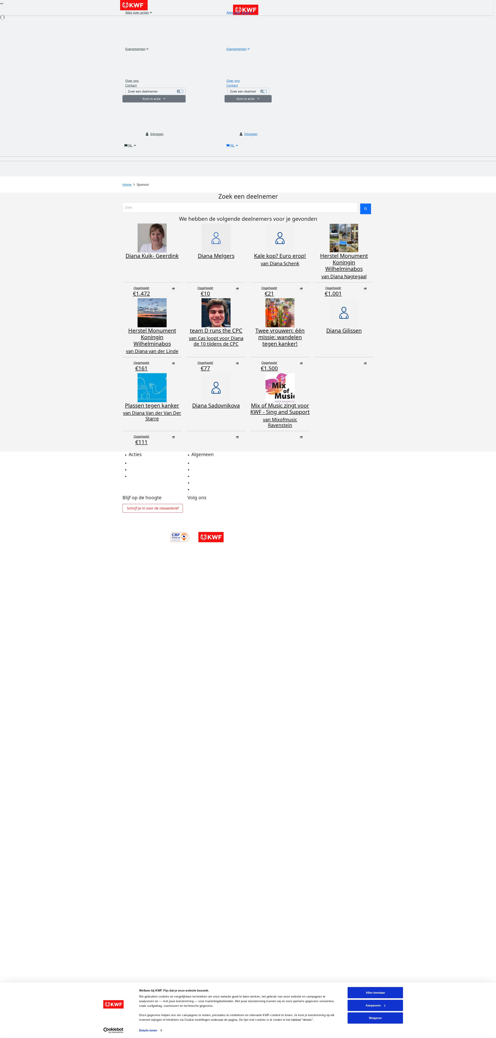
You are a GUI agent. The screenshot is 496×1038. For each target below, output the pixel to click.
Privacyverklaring (205, 463)
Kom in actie (246, 99)
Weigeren (375, 1018)
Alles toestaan (375, 992)
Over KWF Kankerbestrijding (213, 483)
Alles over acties (238, 12)
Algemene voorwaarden (209, 476)
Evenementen (236, 49)
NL (232, 145)
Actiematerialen (141, 463)
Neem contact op (204, 489)
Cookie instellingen (206, 469)
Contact (232, 85)
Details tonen (148, 1030)
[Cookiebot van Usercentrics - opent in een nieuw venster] (113, 1030)
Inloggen (250, 134)
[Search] (264, 91)
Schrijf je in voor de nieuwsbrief (153, 508)
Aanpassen (373, 1005)
